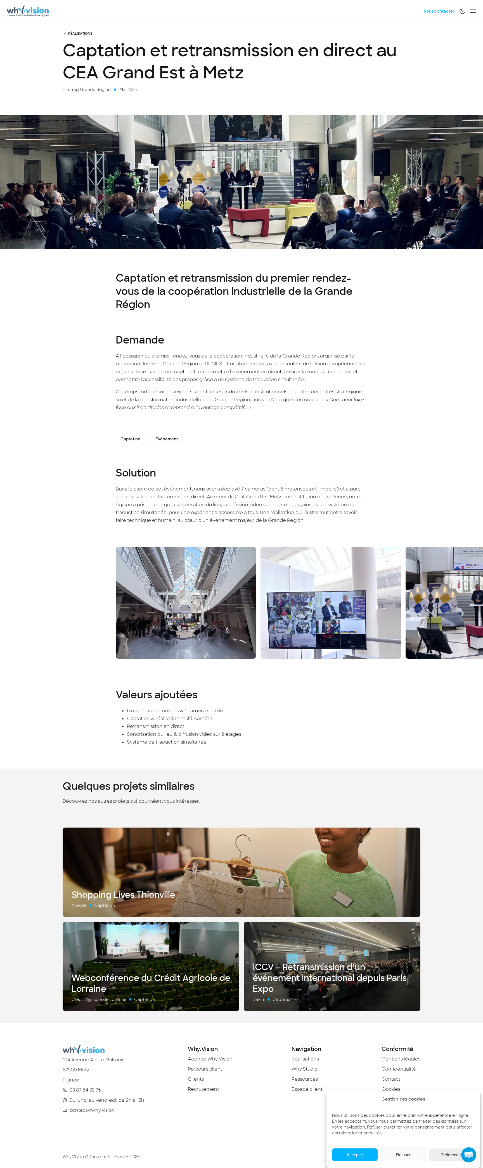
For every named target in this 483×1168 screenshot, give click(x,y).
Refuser (403, 1154)
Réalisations (80, 33)
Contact (391, 1079)
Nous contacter (439, 11)
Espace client (307, 1089)
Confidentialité (399, 1069)
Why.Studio (305, 1069)
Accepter (355, 1154)
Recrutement (203, 1089)
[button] (468, 1154)
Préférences (452, 1154)
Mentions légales (401, 1059)
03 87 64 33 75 (85, 1090)
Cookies (391, 1089)
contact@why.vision (92, 1110)
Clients (196, 1079)
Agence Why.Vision (210, 1059)
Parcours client (205, 1069)
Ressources (305, 1079)
